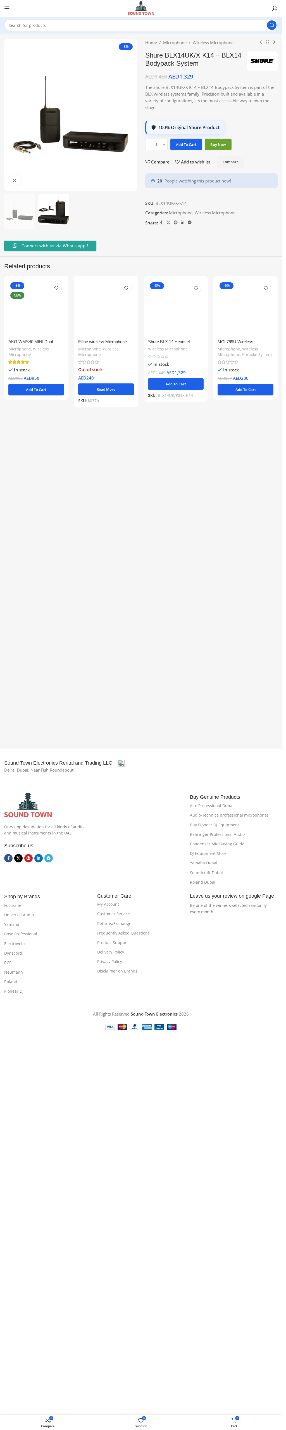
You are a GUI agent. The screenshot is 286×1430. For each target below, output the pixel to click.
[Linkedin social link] (182, 222)
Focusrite (12, 932)
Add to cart (186, 144)
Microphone (175, 42)
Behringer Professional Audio (217, 861)
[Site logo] (141, 8)
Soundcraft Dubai (206, 899)
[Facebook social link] (161, 222)
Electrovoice (15, 970)
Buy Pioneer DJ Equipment (214, 852)
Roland (10, 1009)
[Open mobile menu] (7, 8)
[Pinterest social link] (175, 222)
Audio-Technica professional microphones (229, 842)
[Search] (272, 25)
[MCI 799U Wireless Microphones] (245, 489)
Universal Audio (19, 942)
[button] (36, 753)
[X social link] (168, 222)
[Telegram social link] (189, 222)
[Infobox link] (64, 790)
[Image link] (28, 832)
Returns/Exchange (114, 950)
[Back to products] (267, 42)
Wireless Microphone (213, 42)
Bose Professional (20, 961)
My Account (108, 931)
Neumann (13, 999)
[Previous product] (261, 42)
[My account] (274, 8)
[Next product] (274, 42)
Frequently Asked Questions (123, 960)
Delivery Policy (110, 979)
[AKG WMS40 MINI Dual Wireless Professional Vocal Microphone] (36, 489)
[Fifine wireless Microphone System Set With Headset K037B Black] (106, 489)
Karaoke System (257, 717)
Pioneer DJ (13, 1018)
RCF (7, 989)
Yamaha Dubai (203, 890)
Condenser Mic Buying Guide (217, 871)
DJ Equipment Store (208, 880)
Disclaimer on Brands (117, 998)
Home (151, 42)
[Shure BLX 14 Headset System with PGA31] (176, 489)
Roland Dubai (202, 909)
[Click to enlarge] (14, 180)
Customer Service (113, 941)
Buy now (218, 144)
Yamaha (11, 951)
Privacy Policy (109, 989)
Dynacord (13, 980)
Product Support (112, 969)
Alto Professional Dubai (211, 833)
